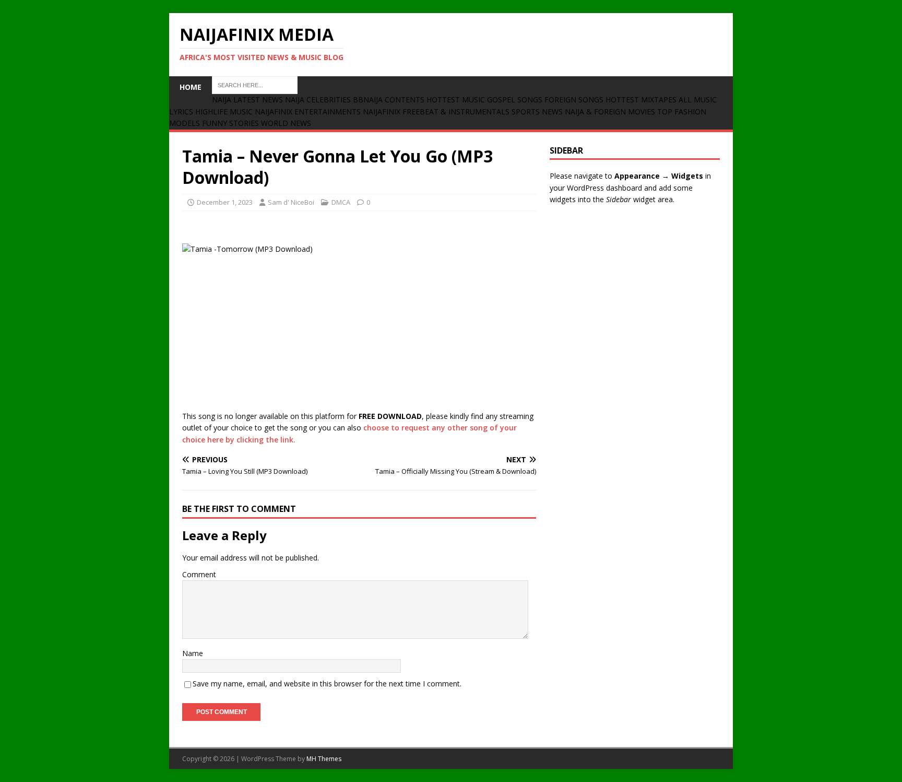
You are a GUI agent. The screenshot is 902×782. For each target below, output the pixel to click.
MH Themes (323, 758)
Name (192, 653)
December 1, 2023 (225, 202)
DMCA (340, 202)
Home (190, 87)
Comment (199, 574)
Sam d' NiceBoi (291, 202)
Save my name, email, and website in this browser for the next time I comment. (327, 683)
